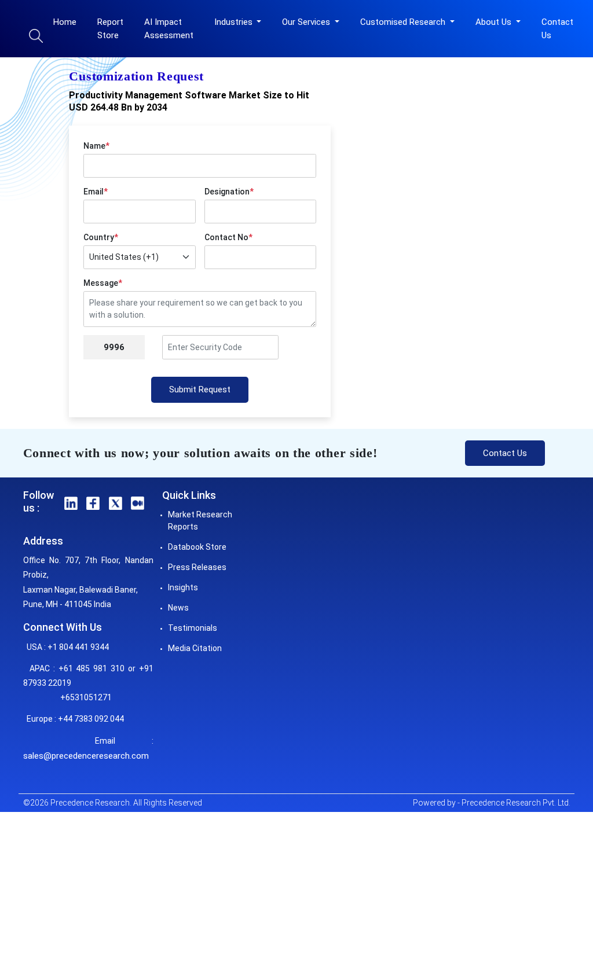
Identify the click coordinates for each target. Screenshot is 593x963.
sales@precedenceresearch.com (86, 756)
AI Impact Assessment (168, 29)
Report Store (110, 29)
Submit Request (199, 389)
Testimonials (192, 628)
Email (95, 191)
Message (102, 283)
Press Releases (197, 567)
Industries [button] (234, 22)
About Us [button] (494, 22)
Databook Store (197, 547)
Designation (229, 191)
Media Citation (195, 648)
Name (96, 145)
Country (100, 237)
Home (64, 22)
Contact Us (557, 29)
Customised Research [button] (404, 22)
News (178, 607)
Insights (183, 587)
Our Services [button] (307, 22)
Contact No (228, 237)
